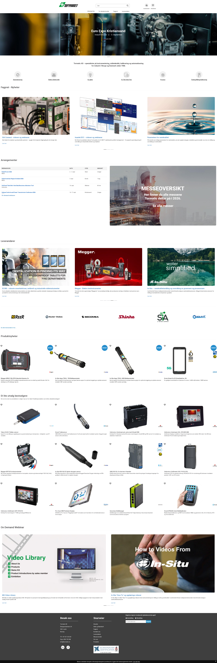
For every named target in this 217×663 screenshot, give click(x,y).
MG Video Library (8, 595)
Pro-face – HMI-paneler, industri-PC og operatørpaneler (168, 288)
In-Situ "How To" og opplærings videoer (126, 595)
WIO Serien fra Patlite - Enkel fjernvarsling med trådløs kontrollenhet (28, 137)
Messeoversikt (97, 637)
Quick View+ (14, 375)
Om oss (95, 639)
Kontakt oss (96, 631)
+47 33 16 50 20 (66, 637)
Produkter (96, 642)
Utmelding (139, 618)
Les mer (4, 145)
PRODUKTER (91, 11)
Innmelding (130, 618)
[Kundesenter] (147, 5)
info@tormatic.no (65, 642)
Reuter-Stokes (80, 288)
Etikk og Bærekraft (98, 626)
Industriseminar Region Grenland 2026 (12, 178)
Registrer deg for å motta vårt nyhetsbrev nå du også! (141, 615)
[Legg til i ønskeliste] (1, 346)
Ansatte (95, 624)
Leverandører (126, 11)
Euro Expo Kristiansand (84, 137)
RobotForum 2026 (7, 172)
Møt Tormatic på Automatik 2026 (160, 137)
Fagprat (115, 11)
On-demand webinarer (8, 195)
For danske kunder (104, 11)
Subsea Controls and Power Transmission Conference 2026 (18, 192)
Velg (59, 375)
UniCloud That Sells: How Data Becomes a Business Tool (18, 185)
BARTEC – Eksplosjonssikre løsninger (16, 288)
